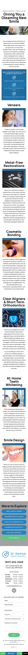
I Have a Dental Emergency (14, 532)
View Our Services (14, 538)
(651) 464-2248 (14, 562)
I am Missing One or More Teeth (14, 527)
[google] (14, 590)
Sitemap (14, 641)
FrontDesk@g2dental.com (14, 586)
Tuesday (7, 577)
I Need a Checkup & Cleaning (14, 511)
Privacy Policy (14, 642)
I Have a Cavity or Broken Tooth (14, 522)
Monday (7, 574)
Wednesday (8, 579)
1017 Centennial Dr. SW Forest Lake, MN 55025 (14, 567)
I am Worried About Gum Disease (14, 516)
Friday (7, 583)
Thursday (8, 581)
